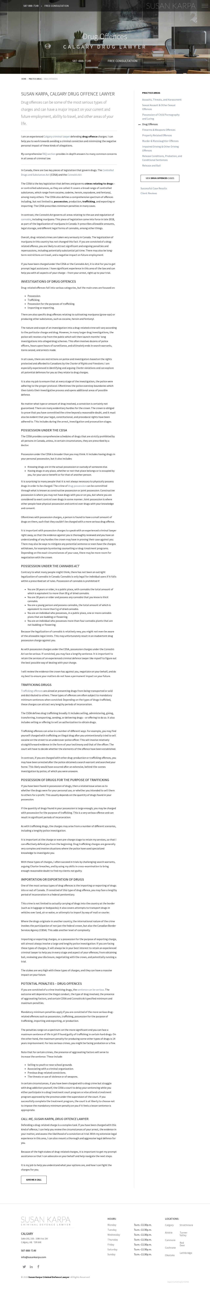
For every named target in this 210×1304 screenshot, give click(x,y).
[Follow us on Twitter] (24, 1267)
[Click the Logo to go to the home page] (171, 5)
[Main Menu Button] (205, 5)
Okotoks (169, 1255)
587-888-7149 (31, 5)
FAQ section (49, 153)
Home (23, 79)
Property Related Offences (157, 135)
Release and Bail (151, 165)
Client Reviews (149, 193)
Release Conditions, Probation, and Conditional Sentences (162, 158)
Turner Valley (183, 1234)
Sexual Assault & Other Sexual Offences (158, 107)
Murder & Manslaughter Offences (160, 141)
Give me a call (34, 1179)
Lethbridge (184, 1252)
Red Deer (182, 1244)
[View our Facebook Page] (38, 1267)
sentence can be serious (90, 989)
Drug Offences (50, 79)
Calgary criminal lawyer (57, 136)
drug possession (77, 485)
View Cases (160, 178)
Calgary (169, 1225)
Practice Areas (35, 79)
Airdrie (168, 1232)
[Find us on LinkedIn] (31, 1267)
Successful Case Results (154, 188)
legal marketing (174, 1282)
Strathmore (184, 1225)
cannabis (26, 219)
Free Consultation (56, 5)
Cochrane (169, 1247)
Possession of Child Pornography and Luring (160, 116)
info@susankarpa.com (33, 1257)
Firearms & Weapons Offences (158, 129)
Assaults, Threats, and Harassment (162, 99)
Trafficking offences (32, 690)
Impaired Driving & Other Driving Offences (160, 148)
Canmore (169, 1240)
